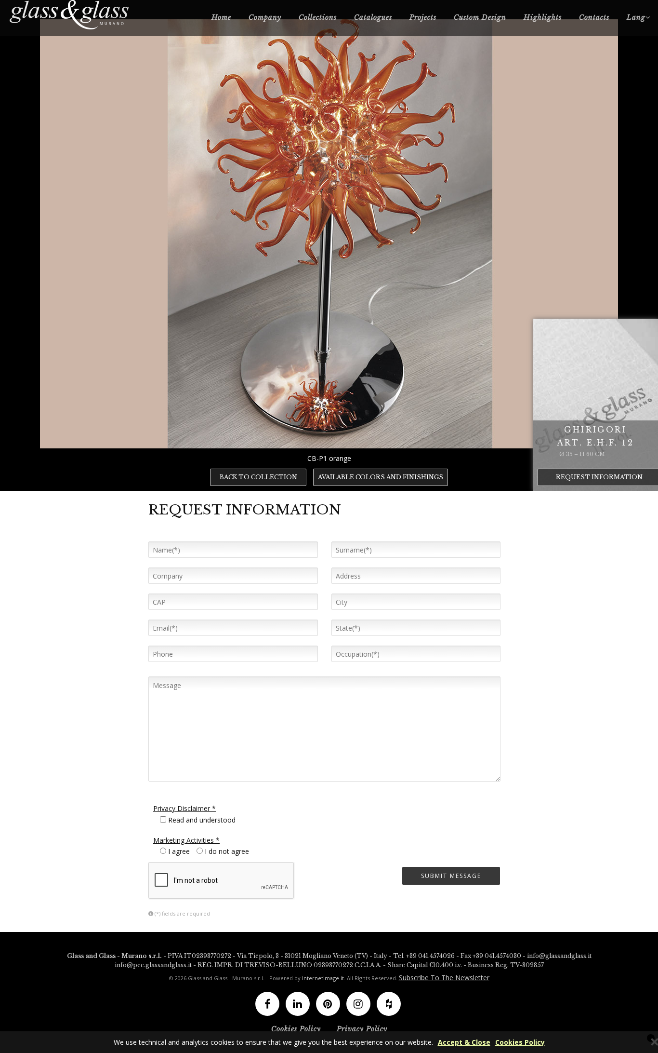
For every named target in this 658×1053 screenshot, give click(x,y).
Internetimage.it (323, 978)
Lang (636, 17)
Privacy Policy (362, 1029)
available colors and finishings (380, 477)
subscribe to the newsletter (444, 977)
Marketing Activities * (186, 840)
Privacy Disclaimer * (184, 808)
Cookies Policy (520, 1042)
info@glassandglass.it (559, 955)
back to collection (258, 477)
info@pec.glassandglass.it (153, 965)
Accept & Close (464, 1042)
